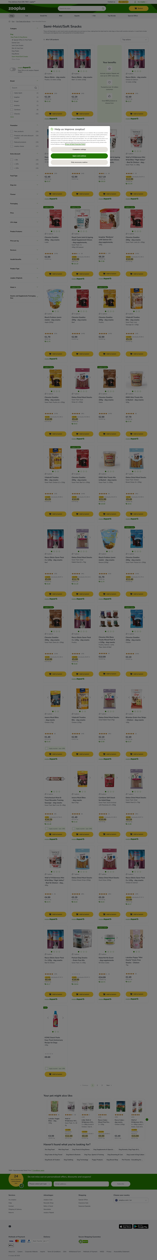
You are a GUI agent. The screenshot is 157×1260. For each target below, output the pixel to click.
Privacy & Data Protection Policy (75, 144)
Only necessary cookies (79, 162)
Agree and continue (79, 156)
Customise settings (79, 149)
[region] (79, 146)
